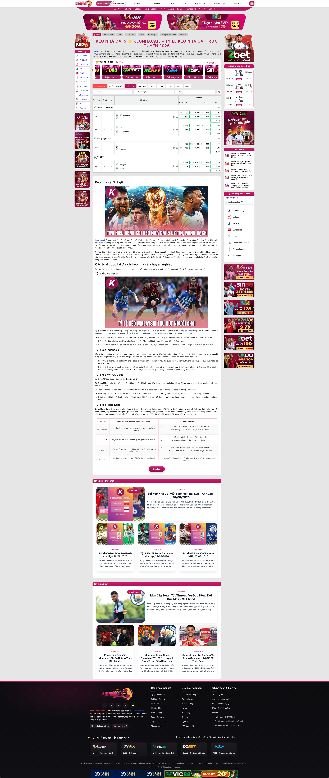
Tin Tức (237, 4)
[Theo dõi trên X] (118, 705)
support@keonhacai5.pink (232, 721)
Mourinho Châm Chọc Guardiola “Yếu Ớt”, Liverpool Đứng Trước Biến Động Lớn (157, 658)
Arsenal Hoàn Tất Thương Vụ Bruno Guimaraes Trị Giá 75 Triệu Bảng (198, 658)
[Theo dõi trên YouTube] (133, 705)
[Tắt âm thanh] (219, 92)
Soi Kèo (137, 4)
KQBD (171, 4)
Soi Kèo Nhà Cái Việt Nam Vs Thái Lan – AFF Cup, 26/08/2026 (181, 495)
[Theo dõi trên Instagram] (111, 705)
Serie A (202, 9)
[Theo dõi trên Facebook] (104, 705)
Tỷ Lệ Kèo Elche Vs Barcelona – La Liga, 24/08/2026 (156, 555)
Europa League (151, 9)
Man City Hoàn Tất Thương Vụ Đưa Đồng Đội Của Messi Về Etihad (181, 597)
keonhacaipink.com (231, 725)
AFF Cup (118, 9)
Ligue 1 (212, 9)
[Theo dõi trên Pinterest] (125, 705)
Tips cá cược (219, 4)
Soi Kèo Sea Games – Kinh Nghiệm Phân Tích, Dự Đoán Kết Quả (241, 155)
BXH (184, 4)
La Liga (180, 9)
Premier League (167, 9)
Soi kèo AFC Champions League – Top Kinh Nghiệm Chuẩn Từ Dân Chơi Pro (240, 185)
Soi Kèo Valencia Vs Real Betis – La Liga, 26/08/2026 (115, 555)
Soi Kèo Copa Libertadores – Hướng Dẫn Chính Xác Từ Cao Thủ (241, 177)
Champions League (133, 9)
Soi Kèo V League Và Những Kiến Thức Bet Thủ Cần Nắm (241, 170)
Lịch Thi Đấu (154, 4)
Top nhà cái (200, 4)
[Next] (220, 70)
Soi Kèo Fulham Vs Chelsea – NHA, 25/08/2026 (198, 555)
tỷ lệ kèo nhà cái (137, 710)
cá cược (188, 331)
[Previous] (92, 70)
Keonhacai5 (100, 240)
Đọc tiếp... (157, 469)
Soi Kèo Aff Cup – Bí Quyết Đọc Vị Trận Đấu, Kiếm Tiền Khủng (241, 163)
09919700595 (228, 717)
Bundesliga (191, 9)
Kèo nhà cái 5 (98, 51)
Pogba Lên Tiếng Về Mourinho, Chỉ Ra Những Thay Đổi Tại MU (115, 658)
